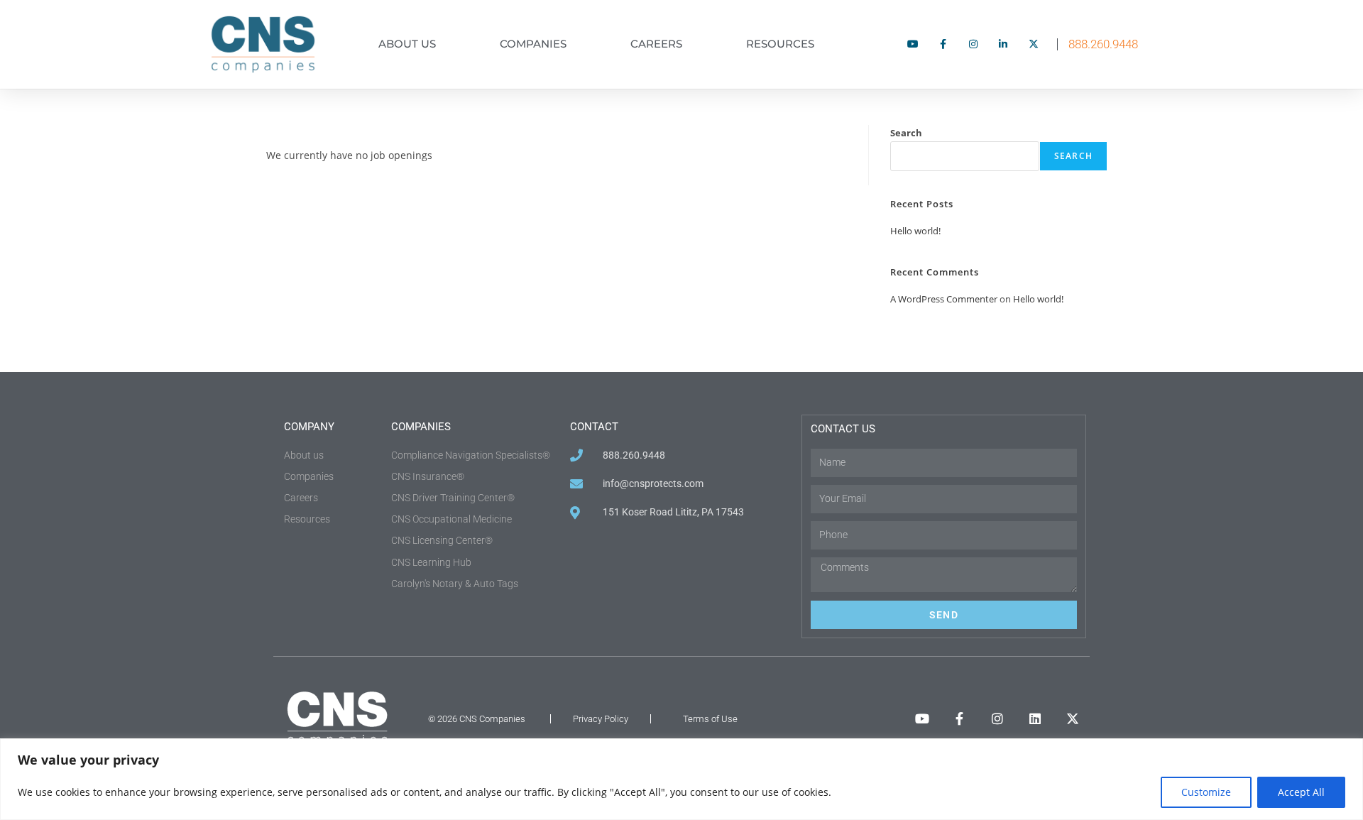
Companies (533, 43)
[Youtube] (922, 718)
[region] (681, 779)
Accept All (1301, 792)
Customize (1206, 792)
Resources (780, 43)
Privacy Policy (600, 719)
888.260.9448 (1103, 44)
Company (309, 426)
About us (407, 43)
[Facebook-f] (959, 718)
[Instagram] (997, 718)
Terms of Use (710, 719)
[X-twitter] (1072, 718)
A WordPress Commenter (943, 299)
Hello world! (915, 230)
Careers (656, 43)
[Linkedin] (1035, 718)
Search (906, 132)
